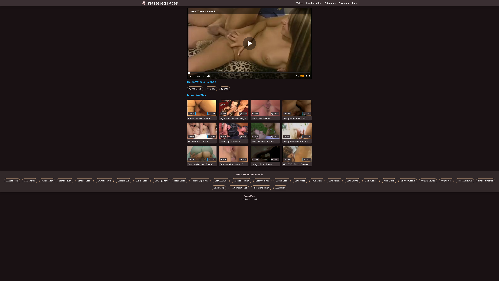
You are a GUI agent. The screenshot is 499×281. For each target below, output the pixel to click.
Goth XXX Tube (221, 181)
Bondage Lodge (84, 181)
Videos (299, 3)
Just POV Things (262, 181)
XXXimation (280, 188)
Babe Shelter (47, 181)
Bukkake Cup (123, 181)
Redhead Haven (465, 181)
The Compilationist (238, 188)
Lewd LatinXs (352, 181)
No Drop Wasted (407, 181)
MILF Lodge (389, 181)
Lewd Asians (316, 181)
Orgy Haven (446, 181)
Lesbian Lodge (282, 181)
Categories (330, 3)
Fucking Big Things (200, 181)
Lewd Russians (371, 181)
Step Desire (219, 188)
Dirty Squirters (161, 181)
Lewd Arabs (300, 181)
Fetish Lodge (179, 181)
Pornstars (344, 3)
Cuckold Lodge (142, 181)
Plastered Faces (163, 3)
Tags (354, 3)
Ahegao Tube (12, 181)
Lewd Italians (334, 181)
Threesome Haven (261, 188)
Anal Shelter (29, 181)
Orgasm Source (428, 181)
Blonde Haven (65, 181)
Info (226, 89)
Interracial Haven (241, 181)
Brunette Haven (104, 181)
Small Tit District (485, 181)
